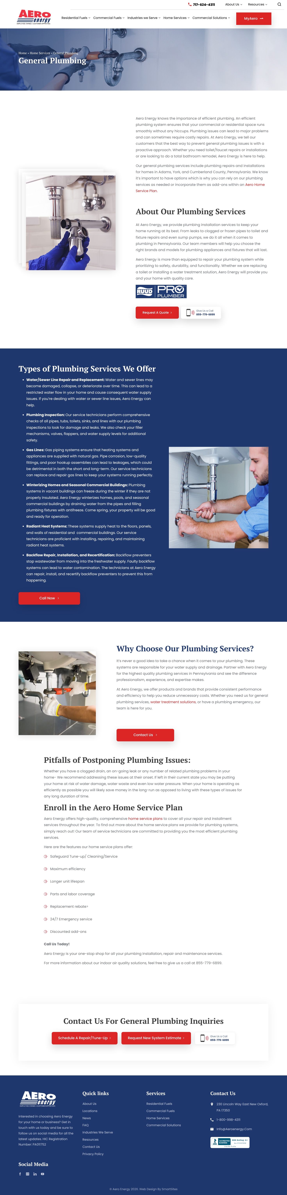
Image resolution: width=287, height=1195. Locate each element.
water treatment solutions (173, 702)
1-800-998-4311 (229, 1119)
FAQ (86, 1125)
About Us (89, 1104)
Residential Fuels (159, 1104)
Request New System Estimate (154, 1038)
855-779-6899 (205, 312)
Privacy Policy (93, 1154)
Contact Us (144, 735)
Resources (91, 1139)
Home (23, 53)
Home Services (40, 53)
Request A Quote (156, 312)
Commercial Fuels (160, 1111)
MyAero (251, 18)
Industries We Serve (98, 1132)
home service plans (145, 818)
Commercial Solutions (163, 1125)
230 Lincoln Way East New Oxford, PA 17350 (242, 1107)
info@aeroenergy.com (234, 1129)
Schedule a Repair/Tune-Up (83, 1038)
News (87, 1118)
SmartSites (169, 1189)
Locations (90, 1111)
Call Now (47, 598)
